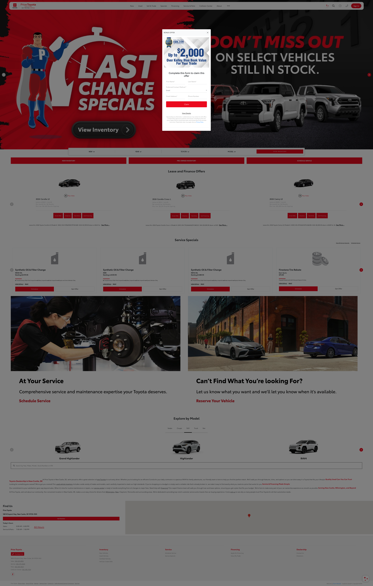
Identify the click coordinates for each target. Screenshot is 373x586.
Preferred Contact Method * (176, 87)
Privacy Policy (199, 122)
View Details (186, 113)
